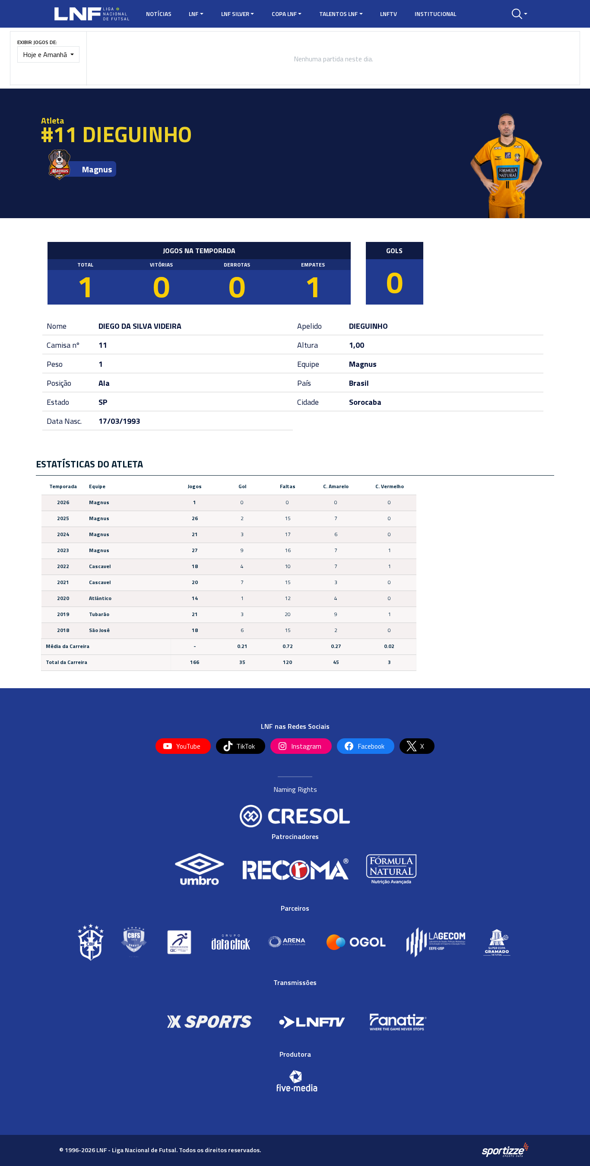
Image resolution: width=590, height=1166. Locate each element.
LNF (193, 14)
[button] (519, 14)
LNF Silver (235, 14)
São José (99, 630)
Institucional (435, 14)
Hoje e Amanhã (46, 54)
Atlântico (100, 598)
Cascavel (100, 566)
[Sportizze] (505, 1149)
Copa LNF (284, 14)
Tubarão (99, 614)
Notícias (158, 14)
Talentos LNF (338, 14)
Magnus (97, 169)
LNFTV (388, 14)
